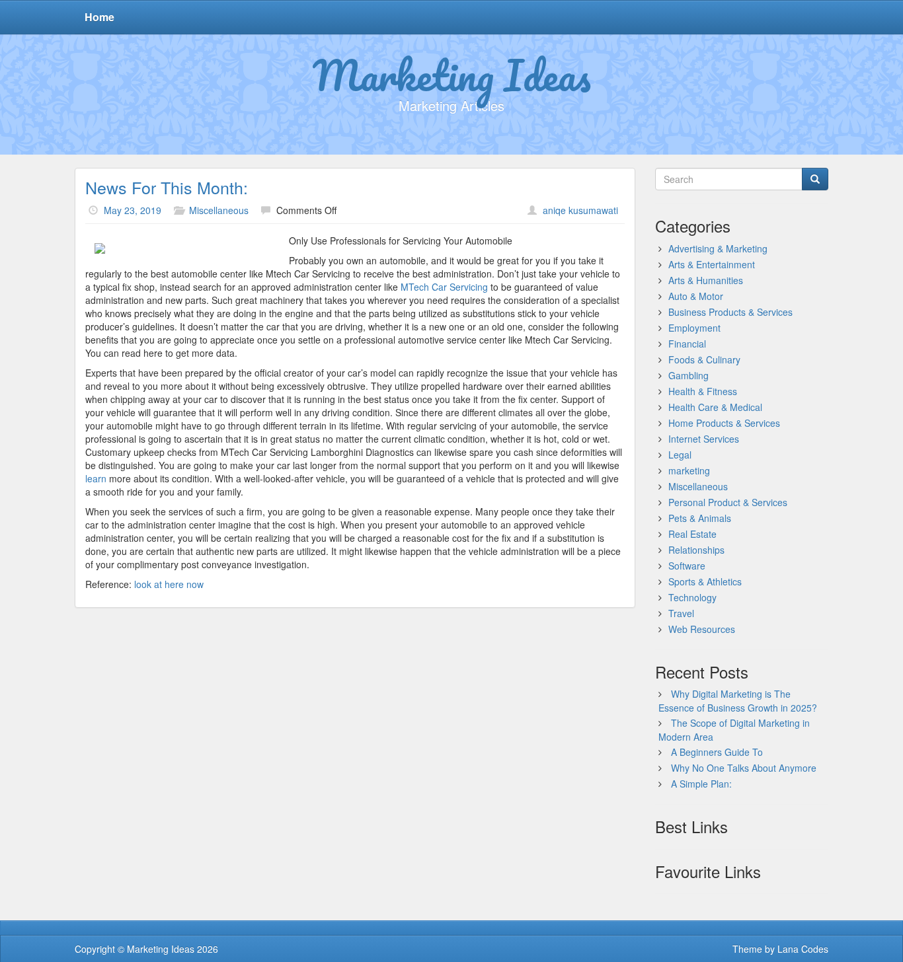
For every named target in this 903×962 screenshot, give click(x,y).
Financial (687, 343)
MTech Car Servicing (444, 286)
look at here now (169, 584)
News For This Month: (166, 187)
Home (99, 16)
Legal (679, 454)
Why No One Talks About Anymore (743, 767)
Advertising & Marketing (717, 248)
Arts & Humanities (705, 280)
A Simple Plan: (701, 783)
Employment (694, 327)
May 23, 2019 (132, 210)
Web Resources (701, 629)
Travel (681, 613)
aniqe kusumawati (580, 210)
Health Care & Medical (715, 407)
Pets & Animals (699, 518)
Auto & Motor (695, 296)
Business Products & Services (730, 311)
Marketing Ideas (452, 74)
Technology (692, 597)
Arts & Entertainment (711, 264)
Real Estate (692, 533)
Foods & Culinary (704, 359)
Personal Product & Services (727, 502)
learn (95, 478)
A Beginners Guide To (717, 751)
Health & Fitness (702, 391)
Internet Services (703, 438)
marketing (689, 470)
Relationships (696, 549)
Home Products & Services (724, 422)
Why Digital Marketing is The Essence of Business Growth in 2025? (737, 700)
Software (686, 565)
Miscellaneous (219, 210)
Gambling (688, 375)
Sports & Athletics (705, 581)
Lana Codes (802, 948)
